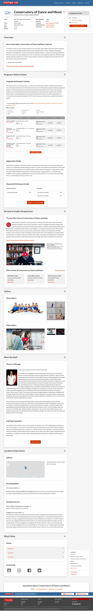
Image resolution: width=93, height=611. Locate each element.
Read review (10, 282)
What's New (74, 568)
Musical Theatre (40, 111)
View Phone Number (41, 589)
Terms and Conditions (31, 609)
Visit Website (82, 594)
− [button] (8, 465)
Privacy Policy (44, 609)
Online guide (23, 601)
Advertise (5, 603)
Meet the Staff (74, 563)
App (21, 604)
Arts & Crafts (10, 111)
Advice (74, 2)
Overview (73, 554)
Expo (39, 603)
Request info (74, 574)
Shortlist (80, 2)
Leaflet (17, 477)
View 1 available (50, 23)
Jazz (23, 113)
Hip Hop (24, 111)
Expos (22, 603)
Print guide (23, 602)
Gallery (72, 561)
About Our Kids (6, 602)
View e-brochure (50, 26)
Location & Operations (76, 565)
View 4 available (50, 25)
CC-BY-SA (35, 477)
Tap (38, 113)
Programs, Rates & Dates (77, 556)
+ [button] (8, 463)
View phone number (77, 20)
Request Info (68, 594)
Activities (68, 2)
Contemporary (25, 110)
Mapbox (42, 477)
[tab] (35, 37)
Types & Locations (59, 2)
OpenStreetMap (25, 477)
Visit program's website (78, 26)
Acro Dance (10, 110)
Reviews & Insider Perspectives (78, 558)
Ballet (9, 113)
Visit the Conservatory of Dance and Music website (20, 66)
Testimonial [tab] (10, 548)
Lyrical (38, 110)
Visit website (74, 571)
